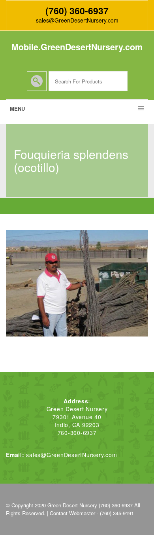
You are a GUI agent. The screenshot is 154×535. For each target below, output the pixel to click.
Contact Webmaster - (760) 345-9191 (92, 513)
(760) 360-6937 (77, 10)
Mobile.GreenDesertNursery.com (77, 47)
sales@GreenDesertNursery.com (77, 20)
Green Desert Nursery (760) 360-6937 (90, 505)
